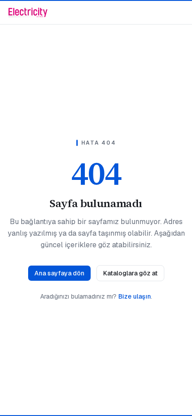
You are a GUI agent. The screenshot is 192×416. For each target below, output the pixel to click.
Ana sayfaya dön (59, 273)
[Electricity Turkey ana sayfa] (28, 12)
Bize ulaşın (134, 296)
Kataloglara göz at (130, 273)
